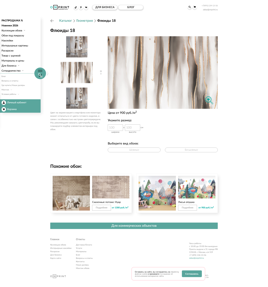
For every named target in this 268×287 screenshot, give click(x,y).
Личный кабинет (16, 102)
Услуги (79, 248)
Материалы (81, 252)
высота (132, 132)
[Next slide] (77, 104)
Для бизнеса (56, 255)
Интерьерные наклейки (60, 248)
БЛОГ (130, 7)
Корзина (12, 109)
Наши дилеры (82, 265)
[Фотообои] (52, 20)
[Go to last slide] (77, 40)
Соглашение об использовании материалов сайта (154, 274)
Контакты (80, 262)
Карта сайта (55, 258)
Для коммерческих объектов (134, 225)
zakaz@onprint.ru (196, 258)
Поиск (189, 7)
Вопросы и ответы (84, 258)
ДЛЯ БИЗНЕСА (104, 7)
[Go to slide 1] (101, 71)
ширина (115, 132)
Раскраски (54, 252)
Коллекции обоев (58, 245)
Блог (78, 255)
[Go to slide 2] (101, 73)
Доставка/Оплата (84, 245)
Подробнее (101, 208)
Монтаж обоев (82, 268)
